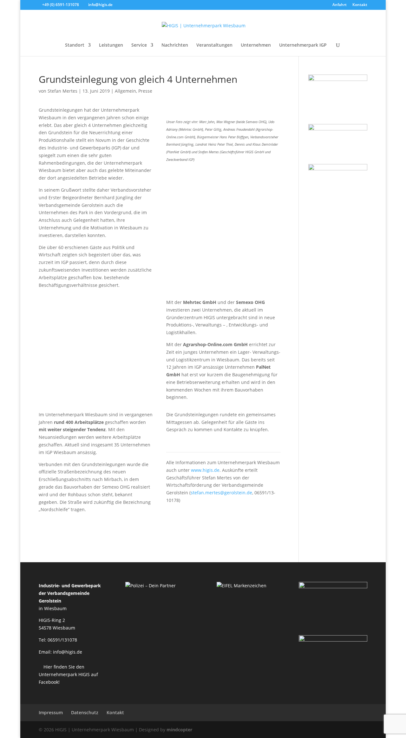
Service (139, 45)
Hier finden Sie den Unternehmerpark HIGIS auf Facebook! (68, 674)
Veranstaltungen (214, 45)
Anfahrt (339, 5)
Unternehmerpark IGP (303, 45)
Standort (74, 45)
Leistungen (111, 45)
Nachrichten (174, 45)
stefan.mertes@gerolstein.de (221, 493)
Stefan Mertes (62, 91)
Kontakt (359, 5)
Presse (145, 91)
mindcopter (179, 730)
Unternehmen (256, 45)
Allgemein (125, 91)
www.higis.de (205, 470)
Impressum (51, 712)
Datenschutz (84, 712)
